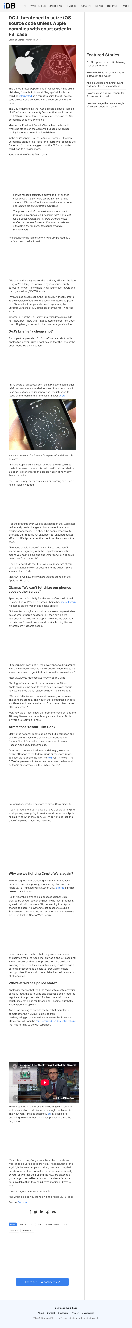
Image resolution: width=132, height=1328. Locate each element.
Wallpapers (38, 6)
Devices (71, 6)
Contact (51, 1313)
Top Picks (113, 6)
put (50, 1113)
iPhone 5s (27, 1230)
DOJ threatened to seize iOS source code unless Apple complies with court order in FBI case (40, 26)
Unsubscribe (88, 1313)
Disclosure (63, 1313)
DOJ (32, 1224)
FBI (39, 1224)
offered (60, 887)
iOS (65, 1224)
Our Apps (86, 6)
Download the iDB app (66, 1308)
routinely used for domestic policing (56, 1021)
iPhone (14, 1230)
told (49, 757)
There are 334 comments (41, 1282)
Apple (22, 1224)
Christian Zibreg (17, 39)
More (126, 6)
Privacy (75, 1313)
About (41, 1313)
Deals (99, 6)
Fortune (22, 1202)
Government (53, 1224)
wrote (62, 395)
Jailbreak (56, 6)
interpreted (25, 96)
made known (68, 602)
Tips (24, 6)
